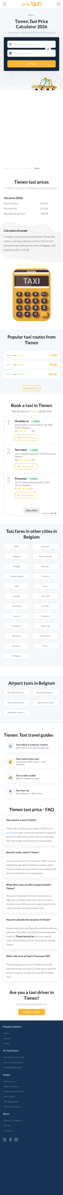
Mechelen (16, 626)
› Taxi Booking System (12, 1067)
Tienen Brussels (15, 374)
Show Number (27, 438)
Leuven (16, 616)
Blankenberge (45, 556)
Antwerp (16, 556)
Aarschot (45, 546)
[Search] (59, 4)
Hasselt (16, 596)
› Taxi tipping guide (11, 1101)
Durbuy (45, 576)
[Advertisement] (31, 126)
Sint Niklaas (45, 636)
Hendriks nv (22, 421)
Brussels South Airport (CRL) (47, 692)
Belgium (31, 14)
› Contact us (8, 1130)
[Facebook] (10, 1139)
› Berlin (6, 1033)
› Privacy (6, 1125)
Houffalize (16, 606)
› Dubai (6, 1043)
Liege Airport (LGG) (45, 702)
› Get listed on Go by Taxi (13, 1057)
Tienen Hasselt (14, 364)
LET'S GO (31, 63)
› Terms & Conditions (12, 1120)
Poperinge (45, 626)
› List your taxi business (13, 1062)
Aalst (16, 546)
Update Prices (31, 388)
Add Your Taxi (31, 1012)
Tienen (33, 411)
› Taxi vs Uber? (9, 1096)
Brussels (45, 566)
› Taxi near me (9, 1081)
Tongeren (16, 646)
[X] (4, 1139)
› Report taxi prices (11, 1086)
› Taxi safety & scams (12, 1106)
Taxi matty (21, 449)
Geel (16, 586)
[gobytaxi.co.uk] (31, 4)
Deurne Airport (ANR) (17, 702)
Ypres (45, 646)
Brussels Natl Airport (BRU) (18, 692)
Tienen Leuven (14, 355)
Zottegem (16, 656)
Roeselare (16, 636)
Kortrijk (45, 606)
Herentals (45, 596)
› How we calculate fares (13, 1091)
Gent (45, 586)
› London (7, 1038)
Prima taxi (21, 478)
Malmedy (45, 616)
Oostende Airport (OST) (18, 712)
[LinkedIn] (16, 1139)
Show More (31, 510)
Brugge (16, 566)
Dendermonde (16, 576)
